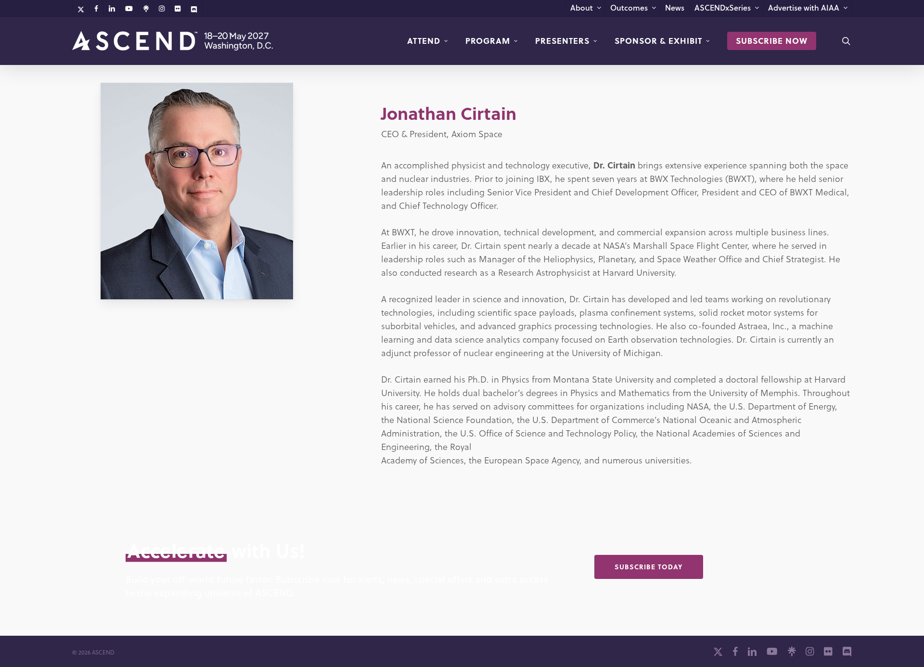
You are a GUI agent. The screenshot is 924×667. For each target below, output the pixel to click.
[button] (648, 567)
